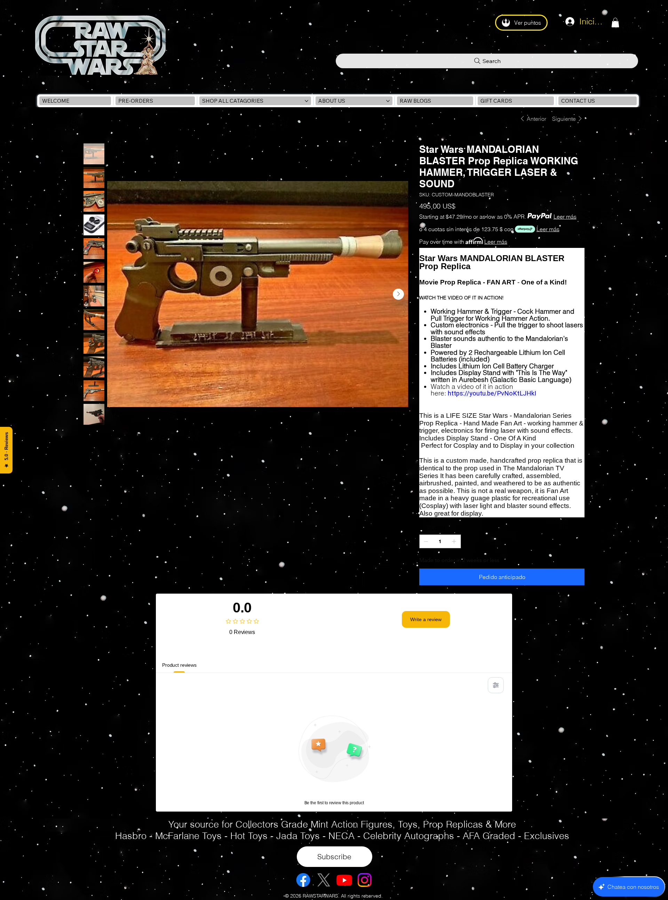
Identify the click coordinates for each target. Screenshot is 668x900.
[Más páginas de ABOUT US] (388, 101)
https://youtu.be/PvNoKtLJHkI (492, 393)
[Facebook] (303, 880)
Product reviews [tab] (179, 665)
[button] (615, 22)
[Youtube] (344, 880)
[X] (324, 880)
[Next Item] (398, 294)
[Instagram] (364, 880)
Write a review (426, 619)
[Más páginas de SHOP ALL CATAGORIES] (306, 101)
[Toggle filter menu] (496, 685)
